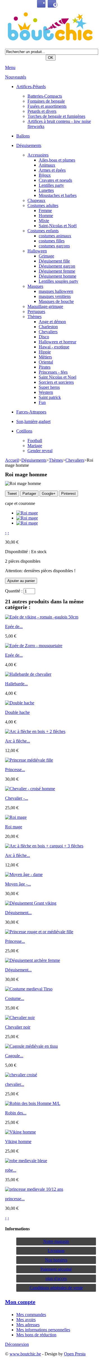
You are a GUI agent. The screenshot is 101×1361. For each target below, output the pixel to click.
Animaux (47, 165)
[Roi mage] (27, 513)
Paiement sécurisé (56, 1269)
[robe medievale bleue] (26, 1160)
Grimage (46, 256)
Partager (29, 493)
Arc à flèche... (17, 741)
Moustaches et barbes (58, 195)
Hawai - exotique (54, 346)
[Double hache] (19, 702)
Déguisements (28, 145)
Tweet (12, 493)
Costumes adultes (42, 205)
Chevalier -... (16, 798)
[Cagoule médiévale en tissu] (31, 1046)
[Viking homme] (20, 1132)
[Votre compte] (41, 3)
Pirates (44, 367)
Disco (44, 336)
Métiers (45, 357)
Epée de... (14, 626)
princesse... (15, 1198)
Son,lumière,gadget (33, 421)
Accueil (12, 460)
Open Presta (75, 1353)
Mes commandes (31, 1314)
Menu (10, 67)
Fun (42, 402)
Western (46, 392)
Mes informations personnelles (43, 1329)
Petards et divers (41, 111)
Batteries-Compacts (44, 96)
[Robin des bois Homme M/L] (32, 1103)
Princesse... (15, 769)
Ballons (23, 136)
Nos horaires (56, 1259)
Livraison (56, 1250)
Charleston (48, 326)
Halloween (37, 251)
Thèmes (34, 316)
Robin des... (15, 1113)
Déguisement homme (57, 276)
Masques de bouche (56, 301)
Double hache (17, 712)
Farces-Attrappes (31, 412)
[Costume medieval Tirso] (28, 989)
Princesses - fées (53, 372)
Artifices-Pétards (31, 86)
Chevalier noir (17, 1027)
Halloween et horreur (57, 341)
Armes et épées (52, 170)
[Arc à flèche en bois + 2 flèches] (35, 731)
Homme (46, 215)
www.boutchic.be (25, 1353)
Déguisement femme (57, 271)
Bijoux (45, 175)
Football (34, 440)
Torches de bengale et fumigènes (56, 116)
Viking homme (18, 1141)
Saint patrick (50, 397)
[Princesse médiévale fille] (29, 760)
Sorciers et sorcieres (56, 382)
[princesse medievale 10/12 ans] (34, 1189)
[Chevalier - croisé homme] (30, 788)
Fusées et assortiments (46, 106)
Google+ (49, 493)
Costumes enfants (43, 230)
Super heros (49, 387)
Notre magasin (56, 1241)
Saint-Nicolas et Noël (58, 225)
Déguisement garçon (57, 266)
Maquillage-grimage (45, 306)
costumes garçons (54, 245)
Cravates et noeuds (55, 180)
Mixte (44, 220)
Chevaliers (48, 331)
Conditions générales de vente (56, 1287)
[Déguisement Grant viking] (30, 903)
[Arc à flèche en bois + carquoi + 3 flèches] (44, 845)
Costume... (14, 998)
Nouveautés (15, 77)
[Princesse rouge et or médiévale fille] (39, 931)
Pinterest (68, 493)
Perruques (36, 311)
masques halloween (56, 291)
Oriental (46, 362)
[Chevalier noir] (20, 1017)
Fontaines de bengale (46, 101)
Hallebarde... (16, 683)
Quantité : (13, 590)
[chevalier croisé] (21, 1074)
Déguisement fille (54, 261)
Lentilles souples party (58, 281)
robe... (10, 1170)
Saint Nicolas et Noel (57, 377)
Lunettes (46, 190)
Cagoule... (14, 1055)
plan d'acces (56, 1278)
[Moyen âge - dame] (24, 874)
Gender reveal (39, 450)
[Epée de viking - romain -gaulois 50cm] (41, 617)
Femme (45, 210)
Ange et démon (52, 321)
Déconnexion (17, 1344)
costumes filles (52, 240)
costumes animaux (55, 235)
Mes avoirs (26, 1319)
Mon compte (20, 1302)
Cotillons (24, 431)
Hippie (45, 352)
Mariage (34, 445)
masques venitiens (55, 296)
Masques (35, 286)
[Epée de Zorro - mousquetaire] (33, 645)
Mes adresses (28, 1324)
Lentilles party (51, 185)
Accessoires (38, 155)
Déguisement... (18, 912)
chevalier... (14, 1084)
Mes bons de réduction (36, 1334)
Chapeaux (36, 200)
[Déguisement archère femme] (32, 960)
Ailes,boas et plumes (57, 160)
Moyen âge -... (18, 884)
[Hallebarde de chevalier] (28, 674)
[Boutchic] (50, 27)
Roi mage (13, 826)
